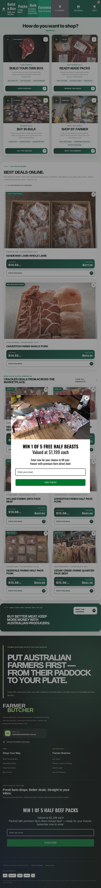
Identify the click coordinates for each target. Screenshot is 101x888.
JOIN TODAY (50, 482)
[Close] (87, 398)
